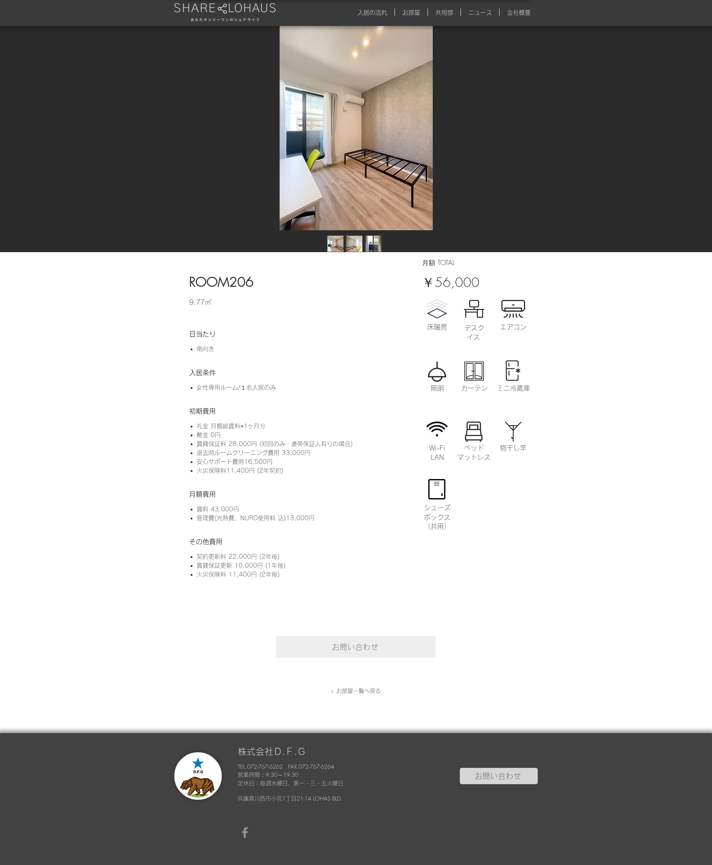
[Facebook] (245, 832)
